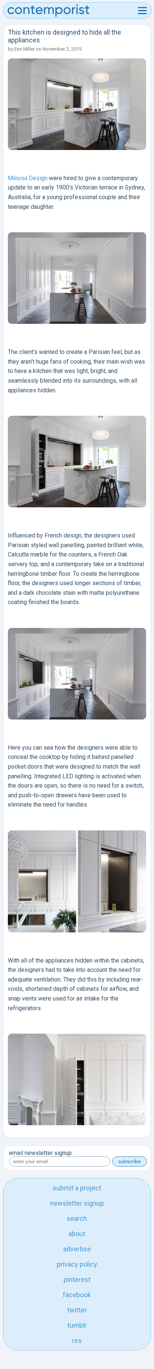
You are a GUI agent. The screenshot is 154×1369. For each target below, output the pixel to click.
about (76, 1234)
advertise (77, 1249)
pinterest (77, 1279)
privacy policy (77, 1264)
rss (77, 1340)
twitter (77, 1310)
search (77, 1218)
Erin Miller (24, 49)
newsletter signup (77, 1203)
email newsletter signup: (41, 1152)
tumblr (77, 1325)
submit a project (77, 1188)
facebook (77, 1295)
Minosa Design (27, 178)
